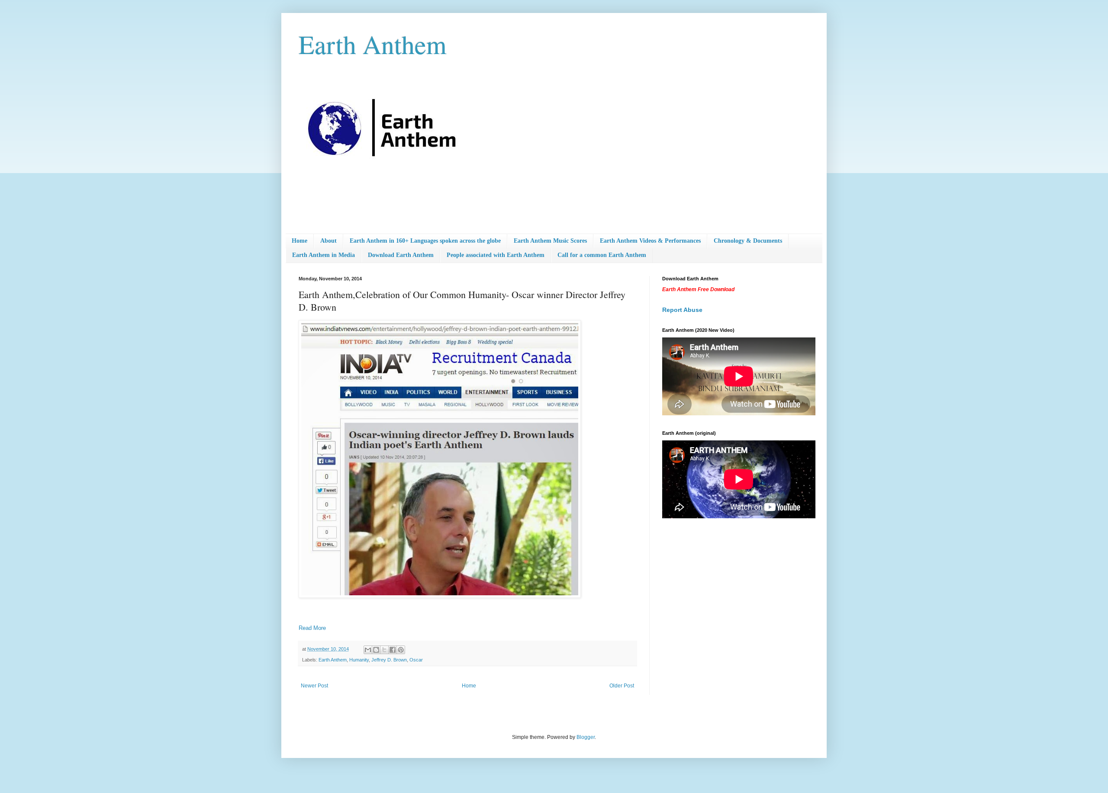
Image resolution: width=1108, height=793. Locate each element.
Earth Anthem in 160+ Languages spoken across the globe (425, 241)
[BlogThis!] (376, 649)
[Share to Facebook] (392, 649)
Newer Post (314, 686)
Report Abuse (682, 309)
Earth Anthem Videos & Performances (650, 241)
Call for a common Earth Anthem (601, 255)
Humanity (359, 659)
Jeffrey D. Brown (389, 659)
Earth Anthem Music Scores (550, 241)
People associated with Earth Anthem (495, 255)
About (328, 241)
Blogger (586, 737)
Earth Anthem (373, 44)
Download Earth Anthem (401, 255)
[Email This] (368, 649)
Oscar (416, 659)
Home (299, 241)
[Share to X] (384, 649)
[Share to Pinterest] (400, 649)
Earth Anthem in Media (323, 255)
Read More (312, 628)
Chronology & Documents (748, 241)
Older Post (621, 686)
